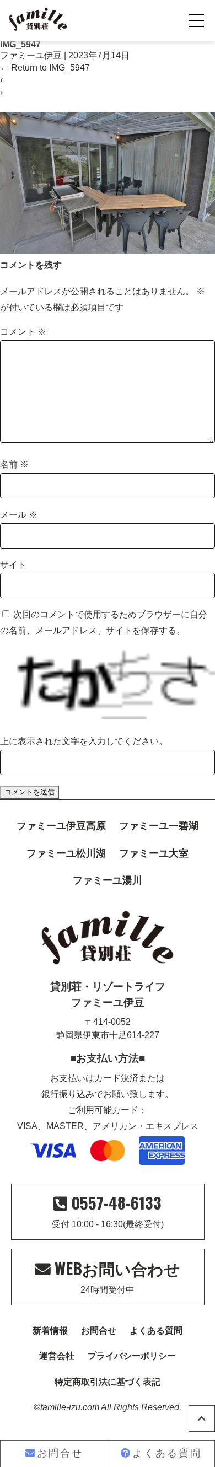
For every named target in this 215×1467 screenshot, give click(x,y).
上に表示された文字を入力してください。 (84, 741)
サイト (13, 564)
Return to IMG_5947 (45, 67)
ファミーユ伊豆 (31, 55)
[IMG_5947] (107, 251)
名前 (14, 464)
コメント (23, 331)
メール (18, 514)
